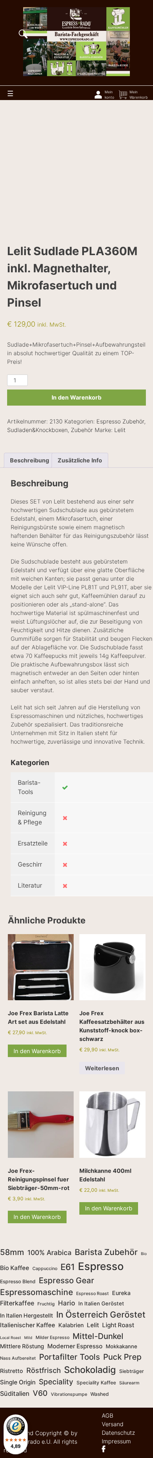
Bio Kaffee (14, 1267)
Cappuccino (44, 1268)
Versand (112, 1424)
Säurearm (129, 1382)
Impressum (116, 1441)
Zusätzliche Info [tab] (80, 460)
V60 (40, 1393)
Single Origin (18, 1382)
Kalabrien (71, 1325)
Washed (99, 1394)
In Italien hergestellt (26, 1315)
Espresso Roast (92, 1293)
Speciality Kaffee (96, 1382)
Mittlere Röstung (22, 1346)
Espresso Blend (18, 1281)
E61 (67, 1267)
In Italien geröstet (101, 1303)
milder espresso (52, 1337)
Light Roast (118, 1325)
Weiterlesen (102, 1068)
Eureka (121, 1293)
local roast (10, 1337)
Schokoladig (90, 1369)
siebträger (131, 1371)
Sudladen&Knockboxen (37, 429)
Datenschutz (118, 1432)
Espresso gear (66, 1280)
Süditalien (15, 1393)
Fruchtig (46, 1303)
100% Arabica (49, 1252)
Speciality (56, 1381)
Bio (144, 1253)
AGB (107, 1415)
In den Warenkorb (76, 397)
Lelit (120, 429)
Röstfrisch (43, 1370)
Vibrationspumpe (69, 1394)
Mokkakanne (121, 1346)
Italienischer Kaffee (27, 1325)
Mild (28, 1337)
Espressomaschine (36, 1292)
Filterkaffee (17, 1303)
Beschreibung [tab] (29, 460)
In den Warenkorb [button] (37, 1051)
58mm (12, 1252)
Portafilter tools (69, 1357)
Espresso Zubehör (120, 421)
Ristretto (11, 1371)
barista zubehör (106, 1252)
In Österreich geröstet (101, 1314)
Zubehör (82, 429)
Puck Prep (122, 1357)
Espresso (101, 1266)
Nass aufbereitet (18, 1358)
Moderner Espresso (74, 1346)
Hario (66, 1303)
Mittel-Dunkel (98, 1336)
